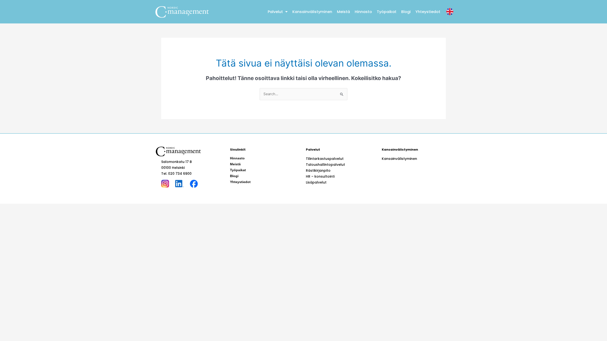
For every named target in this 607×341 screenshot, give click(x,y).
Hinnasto (363, 11)
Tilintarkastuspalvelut (325, 158)
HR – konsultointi (320, 176)
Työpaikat (386, 11)
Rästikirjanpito (318, 170)
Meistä (343, 11)
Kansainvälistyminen (312, 11)
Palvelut (275, 11)
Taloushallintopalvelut (325, 164)
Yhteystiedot (427, 11)
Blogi (406, 11)
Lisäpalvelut (316, 182)
